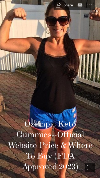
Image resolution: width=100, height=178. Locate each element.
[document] (50, 89)
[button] (64, 5)
